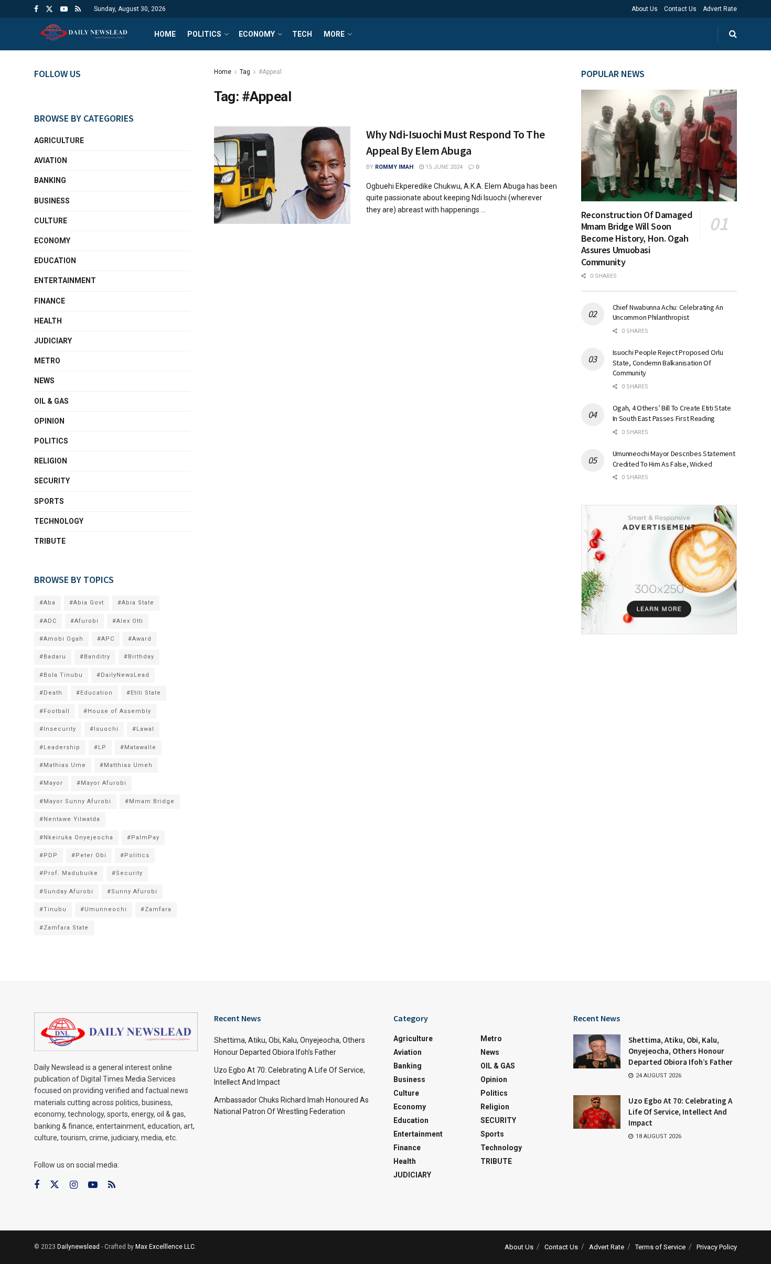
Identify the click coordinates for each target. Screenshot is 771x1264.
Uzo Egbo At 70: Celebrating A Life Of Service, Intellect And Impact (680, 1112)
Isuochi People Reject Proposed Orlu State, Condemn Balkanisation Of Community (668, 362)
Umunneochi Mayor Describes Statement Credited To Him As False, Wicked (674, 459)
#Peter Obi (88, 855)
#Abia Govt (86, 602)
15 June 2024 (443, 167)
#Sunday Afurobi (66, 891)
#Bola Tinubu (61, 675)
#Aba (47, 602)
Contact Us (680, 9)
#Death (50, 692)
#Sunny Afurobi (132, 891)
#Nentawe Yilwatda (69, 819)
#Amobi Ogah (61, 638)
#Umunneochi (103, 909)
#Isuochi (104, 729)
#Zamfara (156, 909)
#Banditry (95, 656)
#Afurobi (84, 621)
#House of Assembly (117, 711)
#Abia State (135, 602)
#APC (105, 638)
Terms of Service (660, 1247)
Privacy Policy (717, 1247)
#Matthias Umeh (126, 765)
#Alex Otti (127, 621)
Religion (50, 461)
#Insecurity (57, 729)
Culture (50, 221)
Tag (245, 71)
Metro (47, 360)
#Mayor (51, 783)
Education (55, 260)
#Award (140, 638)
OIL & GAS (51, 401)
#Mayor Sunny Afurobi (75, 801)
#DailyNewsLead (123, 675)
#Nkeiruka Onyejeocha (76, 837)
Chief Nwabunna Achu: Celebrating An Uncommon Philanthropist (668, 312)
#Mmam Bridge (150, 801)
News (44, 380)
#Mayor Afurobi (101, 783)
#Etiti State (143, 692)
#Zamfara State (64, 927)
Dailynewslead (78, 1246)
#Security (127, 873)
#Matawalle (138, 747)
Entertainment (65, 280)
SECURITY (52, 481)
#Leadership (59, 747)
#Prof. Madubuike (68, 873)
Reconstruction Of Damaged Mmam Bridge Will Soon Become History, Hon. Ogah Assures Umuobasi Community (636, 238)
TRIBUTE (50, 541)
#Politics (134, 855)
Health (48, 321)
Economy (257, 34)
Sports (49, 501)
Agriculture (59, 140)
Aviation (50, 160)
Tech (302, 34)
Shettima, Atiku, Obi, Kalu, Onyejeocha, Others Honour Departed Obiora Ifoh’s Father (680, 1051)
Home (165, 34)
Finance (49, 301)
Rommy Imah (394, 167)
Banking (50, 180)
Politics (204, 34)
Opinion (49, 421)
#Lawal (143, 729)
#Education (94, 692)
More (334, 34)
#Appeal (270, 71)
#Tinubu (53, 909)
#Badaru (52, 656)
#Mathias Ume (62, 765)
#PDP (48, 855)
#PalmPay (143, 837)
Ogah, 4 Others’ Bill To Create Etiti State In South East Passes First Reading (672, 413)
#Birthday (139, 656)
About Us (644, 9)
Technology (58, 521)
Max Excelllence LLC (165, 1246)
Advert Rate (720, 9)
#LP (100, 747)
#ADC (48, 621)
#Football (54, 711)
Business (52, 201)
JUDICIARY (53, 341)
